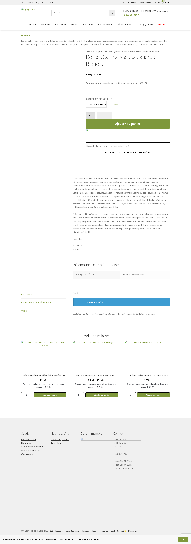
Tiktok (112, 531)
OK (183, 539)
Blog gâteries (146, 24)
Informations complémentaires (36, 302)
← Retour (25, 35)
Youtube (95, 531)
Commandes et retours (32, 446)
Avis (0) (24, 310)
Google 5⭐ (121, 531)
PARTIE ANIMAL (105, 24)
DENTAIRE (88, 24)
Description (26, 294)
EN (22, 2)
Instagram (104, 531)
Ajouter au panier (127, 123)
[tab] (43, 294)
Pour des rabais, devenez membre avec (127, 152)
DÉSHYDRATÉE (124, 24)
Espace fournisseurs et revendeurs (67, 531)
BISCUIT (75, 24)
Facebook (86, 531)
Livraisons (26, 443)
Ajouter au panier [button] (50, 395)
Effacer (115, 104)
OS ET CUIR (31, 24)
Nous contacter (28, 439)
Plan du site (132, 531)
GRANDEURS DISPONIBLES (99, 99)
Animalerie (56, 443)
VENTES (161, 24)
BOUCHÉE (46, 24)
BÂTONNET (60, 24)
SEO (51, 531)
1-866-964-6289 (131, 14)
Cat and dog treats (60, 439)
